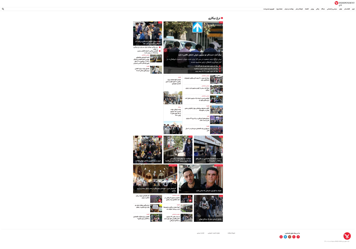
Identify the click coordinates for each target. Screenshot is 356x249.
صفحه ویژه (279, 9)
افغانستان (347, 9)
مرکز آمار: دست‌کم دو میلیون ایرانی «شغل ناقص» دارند (199, 54)
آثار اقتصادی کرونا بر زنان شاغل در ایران (142, 197)
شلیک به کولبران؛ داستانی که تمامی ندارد (208, 191)
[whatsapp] (281, 236)
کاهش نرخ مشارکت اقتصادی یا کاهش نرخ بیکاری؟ (141, 218)
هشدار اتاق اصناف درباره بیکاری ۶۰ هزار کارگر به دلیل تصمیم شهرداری (173, 82)
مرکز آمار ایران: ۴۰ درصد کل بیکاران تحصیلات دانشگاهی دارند (196, 79)
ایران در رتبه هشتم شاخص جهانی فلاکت (148, 161)
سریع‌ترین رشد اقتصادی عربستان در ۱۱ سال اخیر (197, 129)
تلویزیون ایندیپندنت (268, 9)
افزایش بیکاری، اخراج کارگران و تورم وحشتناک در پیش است (147, 52)
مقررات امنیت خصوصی (214, 233)
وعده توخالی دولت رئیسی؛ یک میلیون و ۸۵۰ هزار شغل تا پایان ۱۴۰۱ (175, 112)
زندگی (317, 9)
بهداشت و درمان (289, 9)
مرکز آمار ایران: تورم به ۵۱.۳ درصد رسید (206, 71)
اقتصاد (307, 9)
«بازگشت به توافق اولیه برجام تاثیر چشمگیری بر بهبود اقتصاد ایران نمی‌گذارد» (178, 160)
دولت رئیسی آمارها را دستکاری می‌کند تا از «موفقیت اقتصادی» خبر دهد (147, 42)
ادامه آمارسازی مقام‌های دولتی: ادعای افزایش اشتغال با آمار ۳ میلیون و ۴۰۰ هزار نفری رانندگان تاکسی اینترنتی (141, 60)
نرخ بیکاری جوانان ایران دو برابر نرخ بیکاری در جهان (146, 48)
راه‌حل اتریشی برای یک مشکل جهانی (210, 219)
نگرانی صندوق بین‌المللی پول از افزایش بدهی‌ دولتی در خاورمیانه (197, 109)
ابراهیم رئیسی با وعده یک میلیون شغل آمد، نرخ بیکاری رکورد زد (197, 99)
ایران (353, 9)
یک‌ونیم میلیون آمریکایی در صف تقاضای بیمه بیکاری (172, 199)
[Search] (3, 9)
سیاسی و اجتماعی (332, 9)
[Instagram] (289, 236)
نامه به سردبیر (200, 233)
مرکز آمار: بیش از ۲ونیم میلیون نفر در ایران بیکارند (197, 89)
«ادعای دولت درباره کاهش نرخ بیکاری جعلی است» (142, 70)
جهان (340, 9)
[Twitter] (293, 236)
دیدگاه (323, 9)
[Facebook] (298, 236)
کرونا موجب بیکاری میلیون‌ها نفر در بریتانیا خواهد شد (172, 208)
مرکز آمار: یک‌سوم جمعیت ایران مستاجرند (206, 69)
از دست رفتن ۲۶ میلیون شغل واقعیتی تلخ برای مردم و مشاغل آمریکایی (172, 219)
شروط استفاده (231, 233)
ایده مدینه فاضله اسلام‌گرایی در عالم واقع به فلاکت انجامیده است (208, 160)
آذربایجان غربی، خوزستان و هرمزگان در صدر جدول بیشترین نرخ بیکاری (156, 189)
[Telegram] (285, 236)
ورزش (312, 9)
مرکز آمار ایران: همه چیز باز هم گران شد (206, 66)
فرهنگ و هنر (299, 9)
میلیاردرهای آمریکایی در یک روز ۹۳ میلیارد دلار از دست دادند (197, 119)
